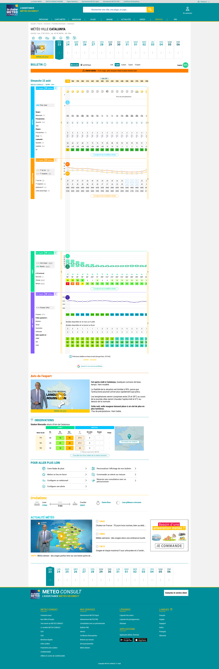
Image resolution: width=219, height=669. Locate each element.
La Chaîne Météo (36, 1)
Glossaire (93, 359)
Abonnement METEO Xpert (89, 615)
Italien (161, 627)
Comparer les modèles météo (104, 155)
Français (162, 615)
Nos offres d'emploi (47, 619)
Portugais (162, 632)
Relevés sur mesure (87, 640)
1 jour (117, 65)
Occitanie (47, 24)
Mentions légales (47, 640)
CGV (42, 632)
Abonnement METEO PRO (89, 619)
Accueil (33, 24)
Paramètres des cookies (49, 648)
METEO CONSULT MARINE (54, 1)
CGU (42, 636)
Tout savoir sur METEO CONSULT (52, 623)
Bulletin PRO (84, 627)
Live (111, 65)
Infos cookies (45, 644)
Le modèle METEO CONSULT (50, 627)
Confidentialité (46, 652)
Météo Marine (85, 648)
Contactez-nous (46, 615)
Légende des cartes (126, 615)
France (39, 24)
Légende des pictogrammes (129, 619)
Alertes (82, 632)
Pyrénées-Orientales (58, 24)
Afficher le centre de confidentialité (53, 656)
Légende (86, 359)
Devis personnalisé (86, 644)
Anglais (161, 619)
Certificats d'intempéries (88, 636)
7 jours (130, 65)
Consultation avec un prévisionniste (92, 623)
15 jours (137, 65)
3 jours (123, 65)
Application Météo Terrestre (129, 635)
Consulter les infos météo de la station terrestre (90, 455)
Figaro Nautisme (72, 1)
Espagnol (162, 623)
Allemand (162, 636)
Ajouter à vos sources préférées (91, 366)
